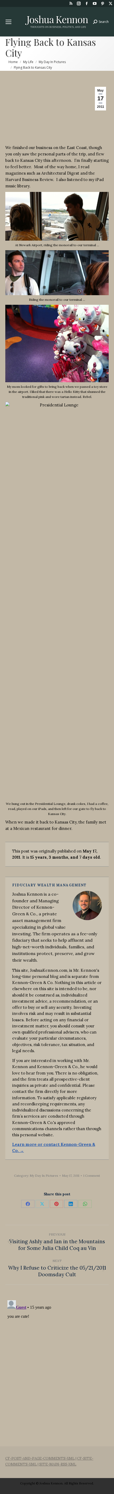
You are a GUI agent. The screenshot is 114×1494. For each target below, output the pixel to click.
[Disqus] (57, 1364)
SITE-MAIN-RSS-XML (57, 1464)
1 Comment (91, 1176)
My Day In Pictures (44, 1176)
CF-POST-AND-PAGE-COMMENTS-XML (40, 1458)
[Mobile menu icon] (8, 22)
